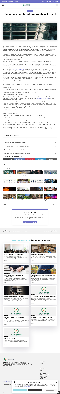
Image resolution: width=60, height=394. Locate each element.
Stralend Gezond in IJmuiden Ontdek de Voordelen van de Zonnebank (49, 176)
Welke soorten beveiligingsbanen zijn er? (30, 149)
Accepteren (20, 390)
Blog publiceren (43, 368)
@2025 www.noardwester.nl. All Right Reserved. (11, 392)
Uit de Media (42, 363)
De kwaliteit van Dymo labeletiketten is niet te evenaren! (43, 296)
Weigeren (35, 390)
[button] (56, 382)
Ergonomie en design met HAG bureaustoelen (14, 296)
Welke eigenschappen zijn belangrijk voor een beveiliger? (30, 146)
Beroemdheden (43, 361)
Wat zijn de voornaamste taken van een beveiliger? (30, 139)
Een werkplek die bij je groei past (8, 199)
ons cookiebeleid (27, 386)
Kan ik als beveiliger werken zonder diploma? (30, 142)
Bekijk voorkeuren (50, 390)
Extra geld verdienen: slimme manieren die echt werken (43, 377)
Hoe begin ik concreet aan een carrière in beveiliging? (30, 153)
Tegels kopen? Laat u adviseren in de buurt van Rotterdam (14, 318)
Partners (41, 359)
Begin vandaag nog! (30, 212)
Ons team (41, 366)
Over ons (41, 365)
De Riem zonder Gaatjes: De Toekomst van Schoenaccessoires (13, 276)
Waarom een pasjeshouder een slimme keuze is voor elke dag (43, 276)
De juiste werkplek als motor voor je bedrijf (13, 254)
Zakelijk (30, 11)
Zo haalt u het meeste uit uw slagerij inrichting (41, 317)
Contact (41, 370)
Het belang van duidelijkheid (10, 338)
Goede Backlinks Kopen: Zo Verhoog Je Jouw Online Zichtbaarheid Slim (44, 373)
